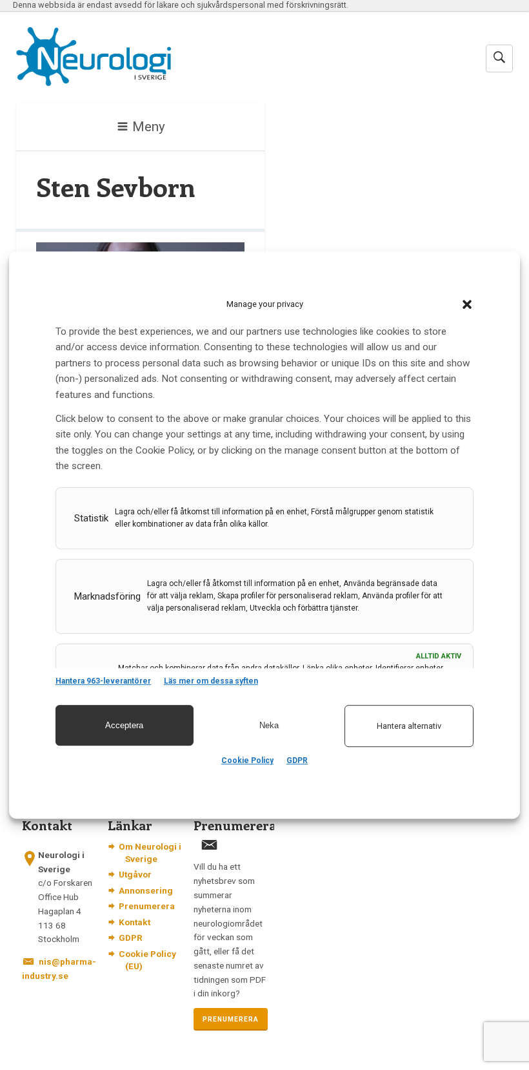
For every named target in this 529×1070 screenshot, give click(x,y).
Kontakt (134, 922)
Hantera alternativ (409, 726)
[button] (467, 304)
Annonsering (146, 890)
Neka (269, 725)
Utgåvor (135, 874)
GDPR (297, 760)
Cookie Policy (247, 760)
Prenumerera (147, 906)
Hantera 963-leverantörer (103, 681)
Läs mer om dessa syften (211, 681)
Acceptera (124, 725)
